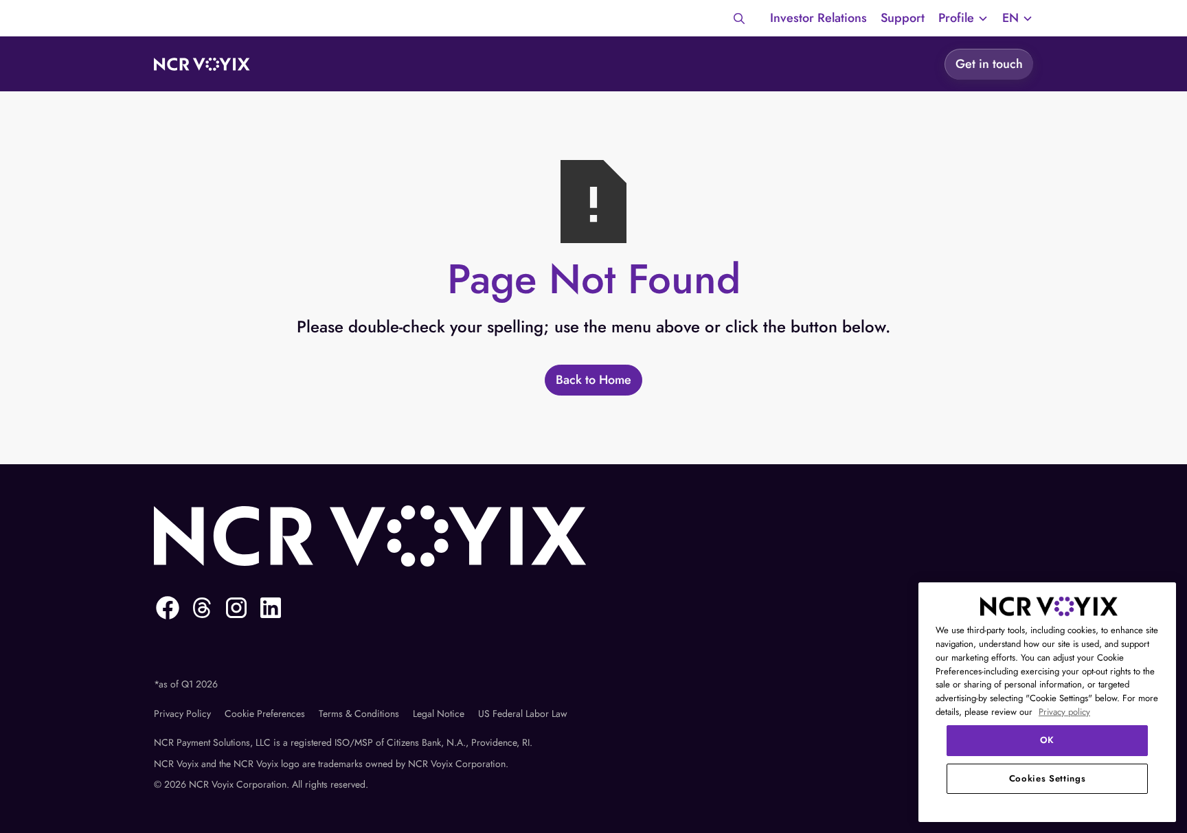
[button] (963, 18)
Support (903, 18)
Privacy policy (1064, 711)
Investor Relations (818, 18)
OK (1047, 739)
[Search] (739, 18)
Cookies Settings (1047, 778)
